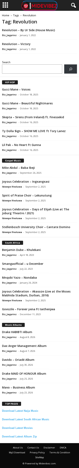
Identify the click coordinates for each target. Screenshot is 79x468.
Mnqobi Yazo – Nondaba (19, 277)
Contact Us (33, 447)
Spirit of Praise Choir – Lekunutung (27, 195)
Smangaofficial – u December (22, 264)
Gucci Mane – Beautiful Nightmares (27, 103)
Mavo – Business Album (18, 387)
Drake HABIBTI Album (17, 332)
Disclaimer (49, 447)
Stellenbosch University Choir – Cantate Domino (36, 227)
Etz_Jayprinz (9, 35)
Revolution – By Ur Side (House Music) (28, 30)
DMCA (63, 447)
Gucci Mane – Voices (16, 89)
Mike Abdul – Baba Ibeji (18, 168)
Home (5, 15)
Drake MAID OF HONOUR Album (24, 373)
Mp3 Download (17, 452)
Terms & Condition (59, 452)
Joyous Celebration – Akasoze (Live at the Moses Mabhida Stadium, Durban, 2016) (36, 293)
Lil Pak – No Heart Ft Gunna (21, 145)
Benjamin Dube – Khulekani (21, 250)
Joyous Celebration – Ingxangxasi (25, 181)
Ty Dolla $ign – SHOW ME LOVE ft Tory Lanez (34, 131)
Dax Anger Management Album (24, 346)
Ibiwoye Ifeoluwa (12, 186)
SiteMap (39, 457)
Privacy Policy (37, 452)
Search (6, 62)
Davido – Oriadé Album (18, 360)
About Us (18, 447)
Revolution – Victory (16, 44)
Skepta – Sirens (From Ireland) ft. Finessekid (33, 117)
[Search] (70, 69)
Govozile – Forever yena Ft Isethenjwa (28, 309)
